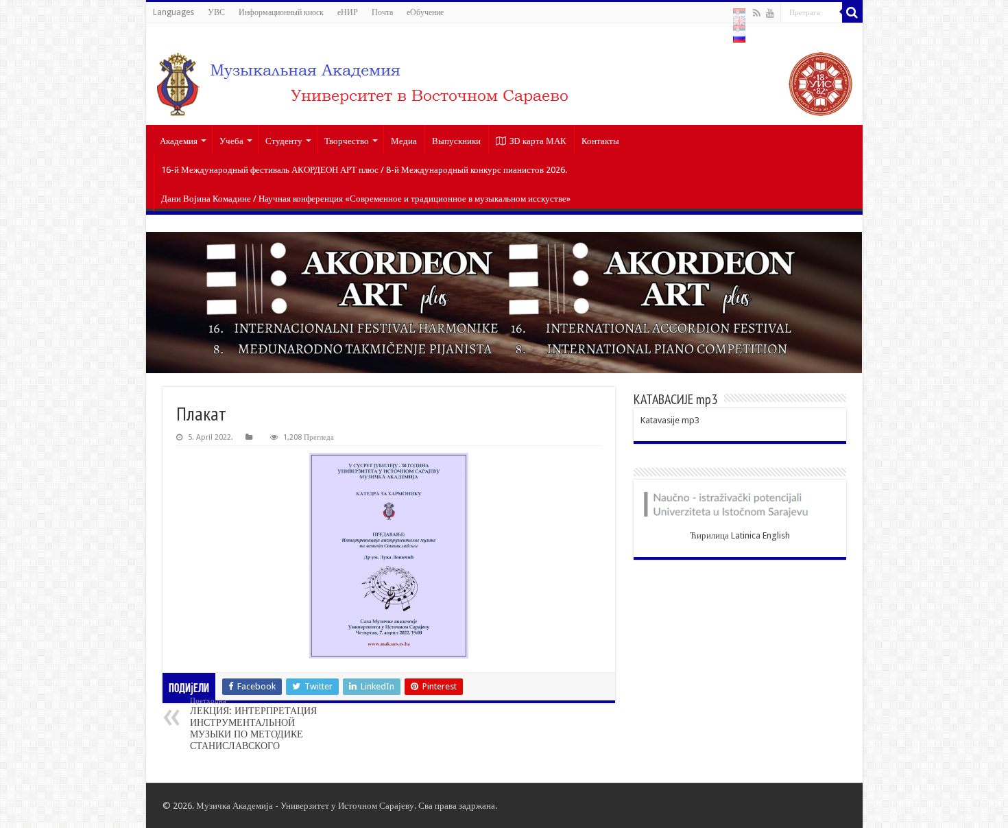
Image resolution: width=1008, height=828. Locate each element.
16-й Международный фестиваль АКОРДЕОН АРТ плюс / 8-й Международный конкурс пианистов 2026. (364, 170)
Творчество (346, 141)
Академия (178, 141)
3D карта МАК (537, 141)
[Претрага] (852, 12)
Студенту (283, 141)
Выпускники (456, 141)
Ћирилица (709, 535)
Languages (173, 12)
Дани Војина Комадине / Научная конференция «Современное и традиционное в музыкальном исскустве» (366, 198)
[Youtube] (770, 13)
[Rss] (757, 13)
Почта (382, 12)
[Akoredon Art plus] (504, 302)
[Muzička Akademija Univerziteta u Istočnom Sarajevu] (504, 74)
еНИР (347, 12)
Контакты (600, 141)
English (776, 535)
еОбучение (425, 12)
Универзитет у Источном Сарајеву (347, 806)
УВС (216, 12)
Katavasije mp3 (669, 420)
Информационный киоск (281, 12)
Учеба (231, 141)
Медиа (404, 141)
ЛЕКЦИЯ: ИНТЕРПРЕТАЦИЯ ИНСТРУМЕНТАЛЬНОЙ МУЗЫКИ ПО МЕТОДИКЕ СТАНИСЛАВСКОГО (253, 723)
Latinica (745, 535)
